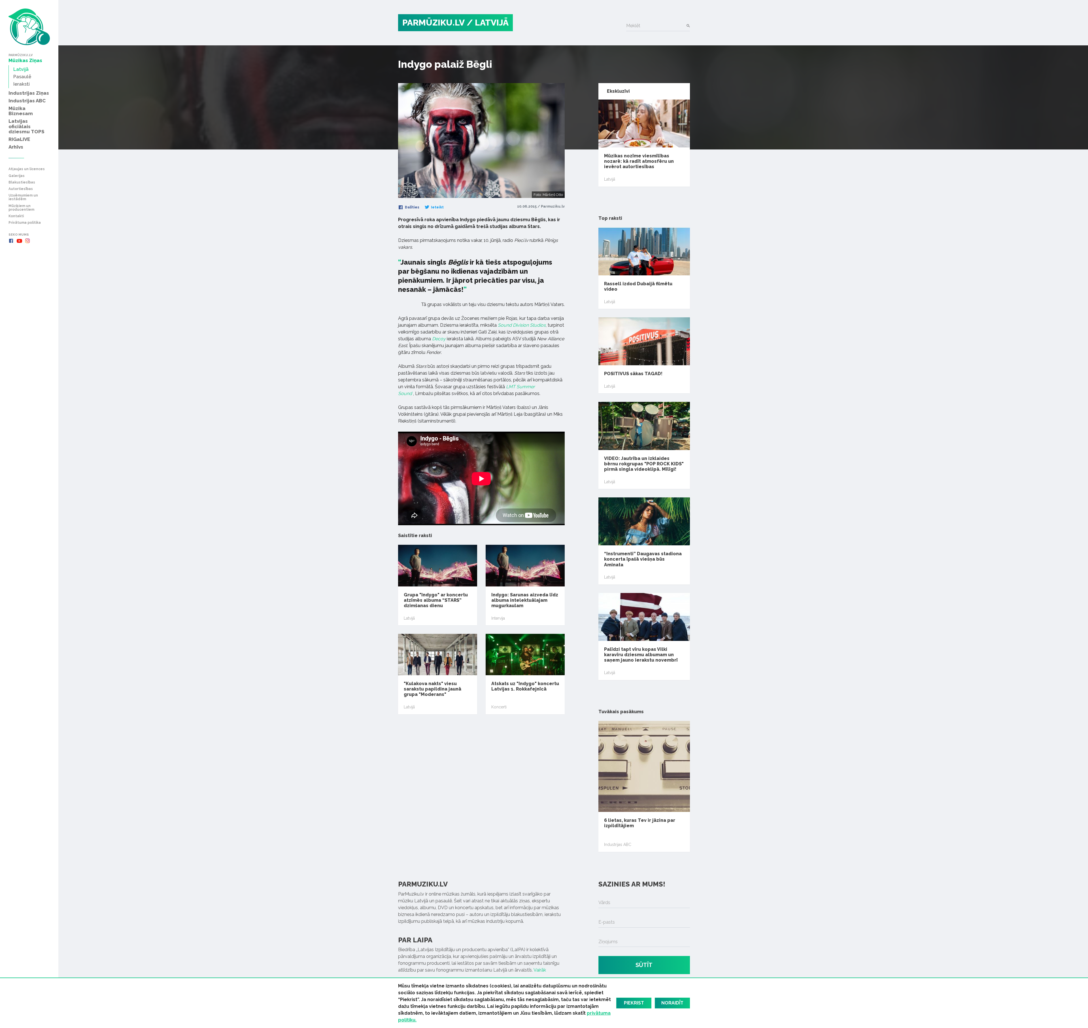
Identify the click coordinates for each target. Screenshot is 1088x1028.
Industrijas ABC (617, 844)
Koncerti (499, 707)
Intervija (498, 618)
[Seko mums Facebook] (11, 240)
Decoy (439, 338)
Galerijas (16, 176)
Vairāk (540, 970)
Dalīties (411, 207)
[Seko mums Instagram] (27, 240)
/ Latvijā (488, 23)
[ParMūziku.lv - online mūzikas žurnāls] (29, 27)
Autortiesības (20, 189)
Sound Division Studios (522, 325)
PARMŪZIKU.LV (433, 23)
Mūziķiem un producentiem (21, 208)
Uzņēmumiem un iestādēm (23, 197)
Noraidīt (672, 1003)
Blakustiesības (21, 182)
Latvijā (409, 618)
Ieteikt (437, 207)
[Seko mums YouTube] (19, 240)
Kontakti (16, 216)
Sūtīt (644, 965)
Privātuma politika (24, 223)
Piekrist (634, 1003)
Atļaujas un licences (26, 169)
